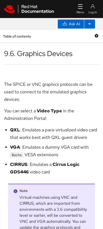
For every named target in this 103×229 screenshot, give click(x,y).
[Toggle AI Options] (89, 24)
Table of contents (17, 36)
